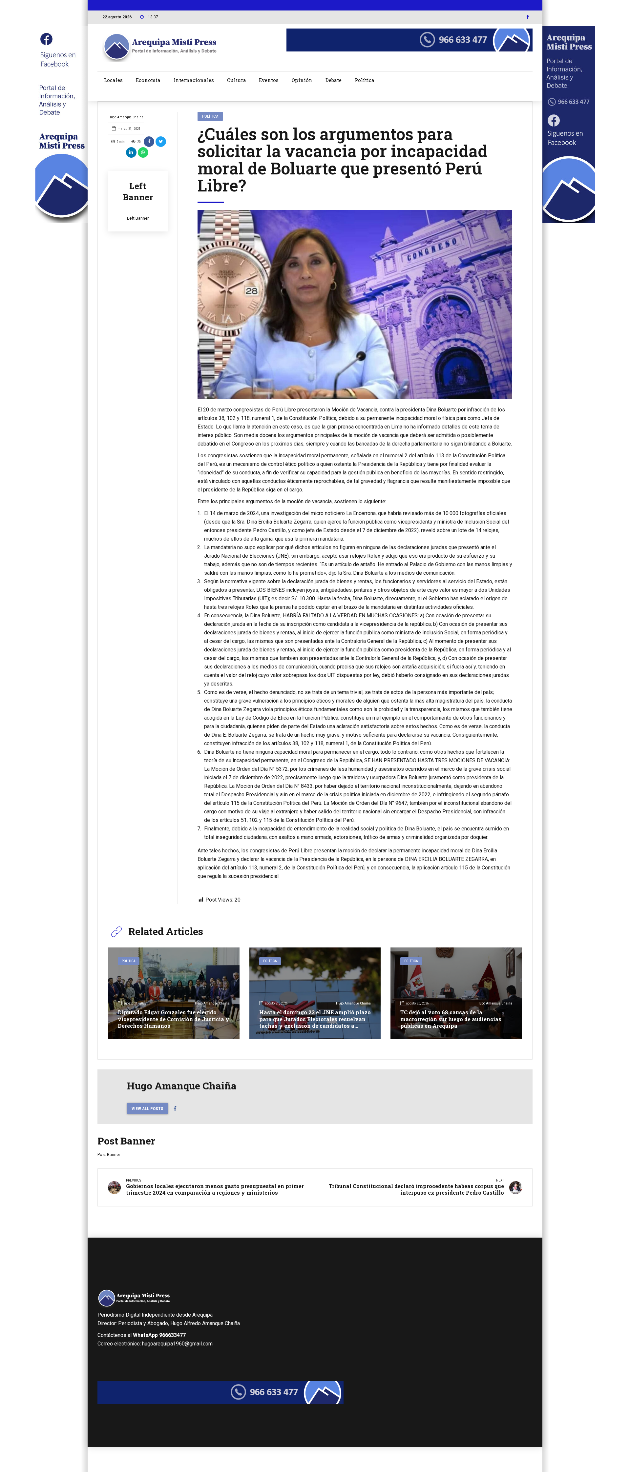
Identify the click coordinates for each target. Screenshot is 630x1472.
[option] (355, 304)
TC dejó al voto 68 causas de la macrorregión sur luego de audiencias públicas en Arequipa (450, 1019)
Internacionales (194, 80)
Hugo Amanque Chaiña (126, 117)
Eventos (269, 80)
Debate (334, 80)
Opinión (302, 80)
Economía (148, 80)
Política (364, 80)
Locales (113, 80)
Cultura (236, 80)
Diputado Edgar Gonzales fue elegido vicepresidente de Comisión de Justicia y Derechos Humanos (173, 1019)
